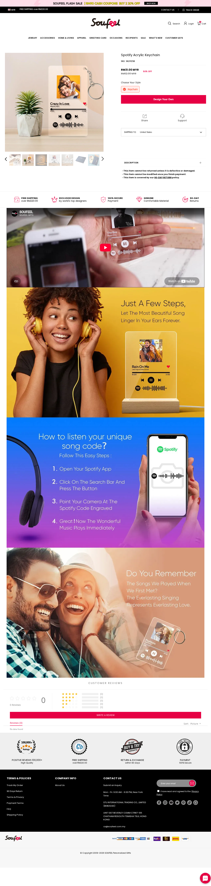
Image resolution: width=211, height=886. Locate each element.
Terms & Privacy (15, 797)
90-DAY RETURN (163, 177)
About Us (60, 785)
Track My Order (15, 785)
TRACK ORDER (192, 10)
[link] (32, 38)
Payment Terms (15, 803)
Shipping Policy (15, 814)
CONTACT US (167, 9)
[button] (173, 23)
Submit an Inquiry (112, 785)
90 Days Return (15, 791)
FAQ (9, 809)
